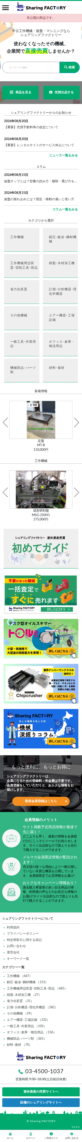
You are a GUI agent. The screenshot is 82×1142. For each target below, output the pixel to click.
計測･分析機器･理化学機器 (63, 291)
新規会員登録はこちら (41, 801)
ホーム (10, 1138)
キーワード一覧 (18, 958)
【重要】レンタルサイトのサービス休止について (39, 145)
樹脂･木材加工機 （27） (24, 995)
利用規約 (13, 927)
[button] (5, 423)
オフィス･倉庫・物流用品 (62, 344)
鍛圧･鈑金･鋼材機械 (63, 239)
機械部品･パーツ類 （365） (27, 1038)
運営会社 (13, 952)
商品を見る (23, 92)
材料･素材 (56, 367)
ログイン (30, 1138)
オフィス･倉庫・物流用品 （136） (31, 1032)
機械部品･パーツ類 (23, 370)
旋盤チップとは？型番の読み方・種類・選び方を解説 (41, 181)
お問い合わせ (16, 946)
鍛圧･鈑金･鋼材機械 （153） (27, 982)
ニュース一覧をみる (63, 155)
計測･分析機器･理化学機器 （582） (32, 1007)
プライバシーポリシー (23, 933)
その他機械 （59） (20, 1013)
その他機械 (18, 315)
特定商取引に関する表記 (24, 940)
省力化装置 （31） (20, 1001)
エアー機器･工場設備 (62, 318)
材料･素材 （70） (19, 1044)
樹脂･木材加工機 (62, 263)
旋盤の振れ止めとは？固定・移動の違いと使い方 (39, 199)
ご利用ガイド (51, 1138)
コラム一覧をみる (65, 209)
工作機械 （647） (19, 976)
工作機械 (17, 237)
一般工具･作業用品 (23, 344)
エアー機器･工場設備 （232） (28, 1019)
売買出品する (64, 92)
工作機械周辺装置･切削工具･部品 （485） (37, 988)
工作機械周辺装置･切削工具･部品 (24, 265)
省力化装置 (18, 289)
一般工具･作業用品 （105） (27, 1026)
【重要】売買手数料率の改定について (31, 127)
